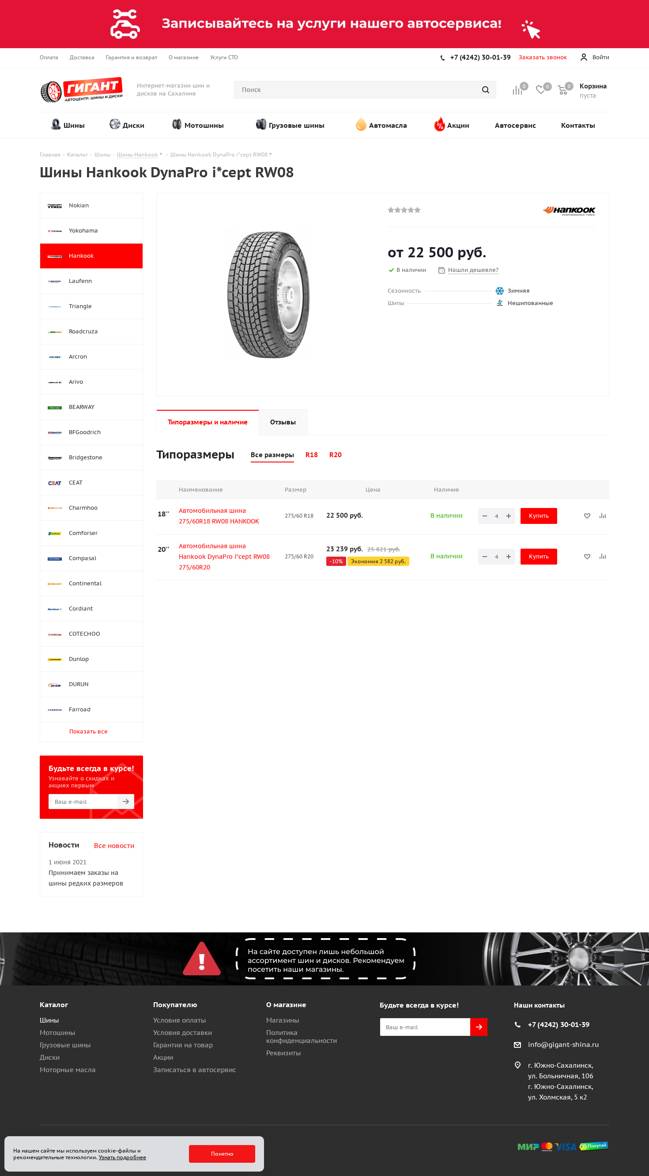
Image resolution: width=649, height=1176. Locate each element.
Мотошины (57, 1032)
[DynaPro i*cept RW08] (269, 294)
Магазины (282, 1020)
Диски (50, 1057)
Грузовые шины (65, 1045)
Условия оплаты (179, 1020)
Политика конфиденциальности (301, 1036)
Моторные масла (68, 1069)
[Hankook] (569, 211)
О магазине (286, 1004)
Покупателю (175, 1004)
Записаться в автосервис (194, 1069)
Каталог (54, 1004)
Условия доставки (182, 1032)
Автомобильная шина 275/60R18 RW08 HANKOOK (219, 516)
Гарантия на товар (183, 1045)
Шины (49, 1020)
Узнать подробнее (122, 1157)
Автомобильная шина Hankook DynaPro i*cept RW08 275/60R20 (224, 556)
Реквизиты (283, 1053)
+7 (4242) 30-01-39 (480, 57)
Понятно (222, 1153)
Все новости (114, 845)
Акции (163, 1057)
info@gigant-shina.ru (563, 1045)
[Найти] (485, 90)
